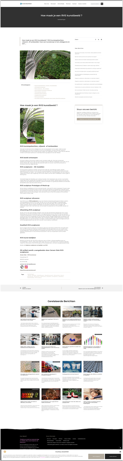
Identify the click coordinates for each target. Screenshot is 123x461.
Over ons (46, 3)
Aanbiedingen (61, 19)
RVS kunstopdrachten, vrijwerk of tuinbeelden (46, 85)
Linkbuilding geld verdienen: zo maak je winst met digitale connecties (62, 444)
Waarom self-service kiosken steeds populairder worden (86, 59)
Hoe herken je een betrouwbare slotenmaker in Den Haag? (87, 62)
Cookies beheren (113, 456)
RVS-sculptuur (38, 277)
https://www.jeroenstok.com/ (28, 270)
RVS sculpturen (33, 201)
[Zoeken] (102, 4)
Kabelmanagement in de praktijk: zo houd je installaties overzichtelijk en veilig (92, 347)
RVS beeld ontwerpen (40, 87)
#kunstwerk (37, 276)
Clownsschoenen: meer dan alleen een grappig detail (71, 402)
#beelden (34, 275)
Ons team (53, 3)
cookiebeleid (42, 457)
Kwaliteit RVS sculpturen (40, 95)
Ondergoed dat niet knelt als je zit (70, 374)
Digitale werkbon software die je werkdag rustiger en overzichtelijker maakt (92, 320)
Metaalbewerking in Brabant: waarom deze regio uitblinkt (87, 65)
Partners (68, 3)
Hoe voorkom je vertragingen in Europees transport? (49, 375)
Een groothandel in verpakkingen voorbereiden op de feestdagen (88, 84)
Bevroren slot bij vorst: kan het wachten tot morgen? (86, 56)
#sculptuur (61, 276)
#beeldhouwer (40, 275)
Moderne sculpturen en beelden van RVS (36, 245)
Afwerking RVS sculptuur (41, 93)
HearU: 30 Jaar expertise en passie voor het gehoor (71, 347)
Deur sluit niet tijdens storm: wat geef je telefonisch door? (87, 71)
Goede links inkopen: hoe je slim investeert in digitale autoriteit (60, 442)
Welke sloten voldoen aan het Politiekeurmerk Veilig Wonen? (27, 347)
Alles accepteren (96, 456)
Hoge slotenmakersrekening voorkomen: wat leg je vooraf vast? (88, 68)
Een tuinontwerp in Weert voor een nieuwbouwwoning (86, 90)
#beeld (29, 275)
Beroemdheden (50, 440)
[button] (120, 451)
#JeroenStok (57, 275)
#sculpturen (55, 276)
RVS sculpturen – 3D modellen (42, 88)
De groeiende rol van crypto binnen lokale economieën (50, 402)
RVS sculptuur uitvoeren (40, 92)
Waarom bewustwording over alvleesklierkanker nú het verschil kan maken (50, 347)
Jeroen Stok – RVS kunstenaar (28, 255)
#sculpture (49, 276)
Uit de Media (61, 3)
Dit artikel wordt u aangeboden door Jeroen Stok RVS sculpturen (50, 98)
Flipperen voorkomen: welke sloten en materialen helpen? (87, 78)
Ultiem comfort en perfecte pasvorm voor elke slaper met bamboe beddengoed (92, 402)
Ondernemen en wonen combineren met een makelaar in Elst (88, 87)
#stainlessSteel (30, 277)
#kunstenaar (30, 276)
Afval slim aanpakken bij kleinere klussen (83, 96)
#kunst (62, 275)
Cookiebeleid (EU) (81, 438)
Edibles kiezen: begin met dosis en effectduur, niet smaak (28, 402)
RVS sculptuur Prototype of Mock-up (43, 90)
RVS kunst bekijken (39, 96)
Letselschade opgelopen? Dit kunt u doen (50, 320)
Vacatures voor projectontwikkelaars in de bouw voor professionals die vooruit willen (71, 320)
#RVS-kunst (43, 276)
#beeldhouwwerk (49, 275)
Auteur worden (82, 3)
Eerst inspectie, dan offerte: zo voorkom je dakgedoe (92, 375)
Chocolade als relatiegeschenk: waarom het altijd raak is (29, 375)
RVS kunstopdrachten (29, 146)
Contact (74, 3)
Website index (66, 440)
